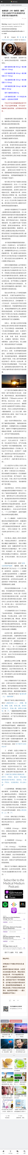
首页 (3, 5)
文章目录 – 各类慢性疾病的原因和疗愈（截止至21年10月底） (8, 1084)
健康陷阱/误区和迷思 (17, 5)
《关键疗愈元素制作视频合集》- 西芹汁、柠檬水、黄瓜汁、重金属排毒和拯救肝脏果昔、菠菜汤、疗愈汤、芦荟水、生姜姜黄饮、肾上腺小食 (14, 779)
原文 (24, 40)
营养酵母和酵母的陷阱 (7, 1068)
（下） (8, 711)
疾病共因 (8, 5)
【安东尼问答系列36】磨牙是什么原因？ (20, 1052)
